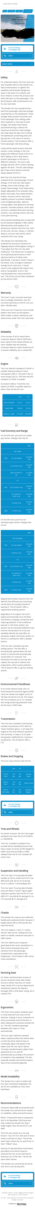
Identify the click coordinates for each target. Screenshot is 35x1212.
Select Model (11, 11)
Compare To (19, 11)
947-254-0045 (23, 1195)
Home (4, 11)
